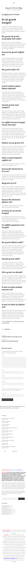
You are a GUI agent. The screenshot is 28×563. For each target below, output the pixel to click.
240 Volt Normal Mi (5, 506)
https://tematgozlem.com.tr (18, 406)
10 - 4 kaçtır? (4, 393)
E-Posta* (3, 375)
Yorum (3, 355)
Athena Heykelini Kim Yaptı (7, 509)
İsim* (3, 370)
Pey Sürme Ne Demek (6, 513)
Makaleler (7, 329)
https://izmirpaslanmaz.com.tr (7, 408)
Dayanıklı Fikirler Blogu (14, 8)
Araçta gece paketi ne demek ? (7, 430)
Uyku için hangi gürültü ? (6, 421)
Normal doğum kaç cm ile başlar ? (8, 440)
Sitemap (17, 408)
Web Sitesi (4, 381)
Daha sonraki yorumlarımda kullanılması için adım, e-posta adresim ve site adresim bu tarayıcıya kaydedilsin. (12, 389)
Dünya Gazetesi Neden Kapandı (10, 341)
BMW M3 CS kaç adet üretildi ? (7, 434)
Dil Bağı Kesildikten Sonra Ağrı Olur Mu (12, 336)
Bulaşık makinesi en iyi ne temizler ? (8, 418)
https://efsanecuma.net (5, 406)
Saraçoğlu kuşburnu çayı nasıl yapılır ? (9, 446)
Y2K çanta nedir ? (5, 443)
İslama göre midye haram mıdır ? (8, 437)
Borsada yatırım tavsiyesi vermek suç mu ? (9, 427)
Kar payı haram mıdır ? (6, 424)
